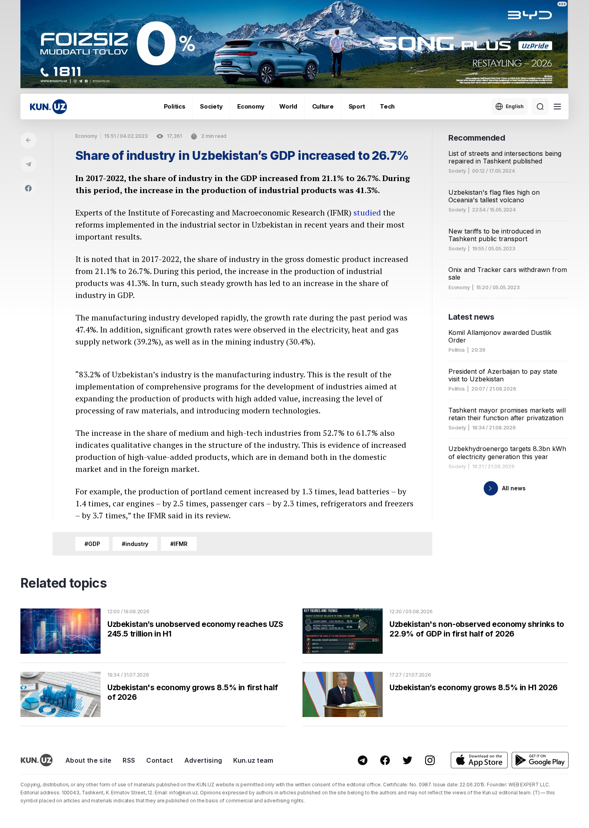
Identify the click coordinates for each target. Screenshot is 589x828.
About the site (88, 760)
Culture (323, 106)
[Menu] (557, 106)
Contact (159, 760)
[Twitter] (407, 760)
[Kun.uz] (48, 106)
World (288, 106)
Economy (250, 106)
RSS (129, 760)
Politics (175, 106)
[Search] (540, 106)
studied (367, 212)
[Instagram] (430, 760)
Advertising (203, 760)
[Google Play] (540, 760)
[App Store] (479, 760)
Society (211, 106)
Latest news (471, 317)
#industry (135, 543)
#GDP (92, 543)
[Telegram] (28, 164)
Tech (387, 106)
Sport (357, 106)
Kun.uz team (253, 760)
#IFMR (178, 543)
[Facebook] (28, 188)
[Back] (28, 140)
